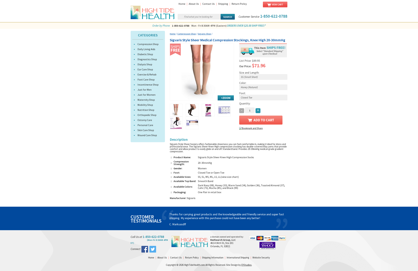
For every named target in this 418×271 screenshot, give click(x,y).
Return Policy (239, 3)
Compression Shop (148, 44)
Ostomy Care (144, 120)
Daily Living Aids (146, 49)
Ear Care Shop (145, 69)
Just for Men (144, 89)
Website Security (261, 257)
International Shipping (238, 257)
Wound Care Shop (147, 135)
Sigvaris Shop (204, 33)
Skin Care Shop (145, 130)
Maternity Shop (146, 99)
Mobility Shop (145, 104)
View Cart (277, 4)
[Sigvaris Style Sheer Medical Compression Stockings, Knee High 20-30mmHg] (201, 72)
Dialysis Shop (144, 64)
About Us (194, 3)
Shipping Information (212, 257)
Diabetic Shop (145, 54)
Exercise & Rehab (146, 74)
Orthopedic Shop (146, 115)
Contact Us (208, 3)
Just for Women (146, 94)
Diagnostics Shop (147, 59)
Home (181, 3)
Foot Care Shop (146, 79)
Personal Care (145, 125)
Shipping (223, 3)
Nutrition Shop (145, 110)
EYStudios (246, 264)
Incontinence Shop (148, 84)
